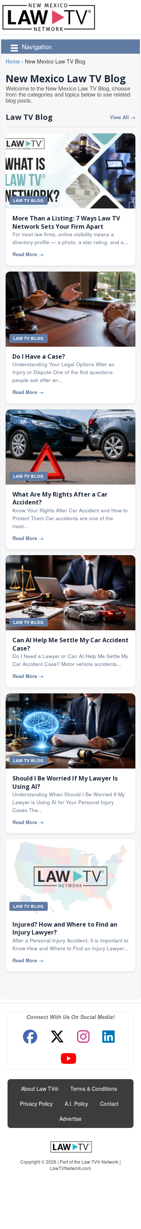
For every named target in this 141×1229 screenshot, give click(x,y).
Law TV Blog (29, 117)
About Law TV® (39, 1088)
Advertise (70, 1118)
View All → (122, 117)
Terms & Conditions (93, 1088)
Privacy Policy (36, 1103)
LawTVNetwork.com (70, 1168)
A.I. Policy (76, 1103)
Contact (109, 1103)
